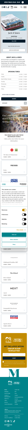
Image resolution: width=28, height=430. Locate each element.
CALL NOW (14, 41)
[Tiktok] (8, 7)
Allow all (14, 234)
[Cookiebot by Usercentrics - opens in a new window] (20, 184)
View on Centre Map (14, 50)
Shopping (6, 391)
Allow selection (14, 239)
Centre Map (17, 389)
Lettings (16, 404)
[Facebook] (4, 7)
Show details (20, 230)
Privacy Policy (6, 365)
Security (16, 399)
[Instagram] (2, 7)
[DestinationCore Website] (8, 425)
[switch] (24, 214)
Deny (14, 244)
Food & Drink (7, 393)
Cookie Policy (17, 417)
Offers (5, 400)
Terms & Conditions (8, 417)
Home (5, 389)
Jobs (15, 391)
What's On (6, 398)
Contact (16, 395)
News (16, 393)
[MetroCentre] (14, 7)
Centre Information (8, 404)
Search (14, 99)
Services (6, 402)
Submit (14, 358)
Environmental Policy (19, 397)
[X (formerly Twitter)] (6, 7)
